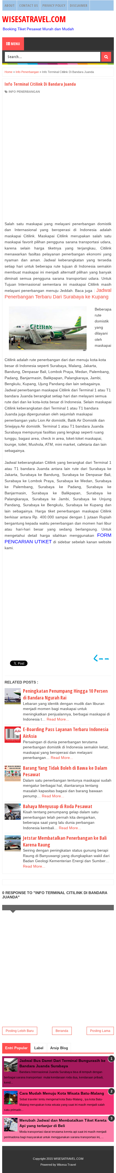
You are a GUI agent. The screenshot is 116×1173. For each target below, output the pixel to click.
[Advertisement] (58, 157)
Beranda (62, 1031)
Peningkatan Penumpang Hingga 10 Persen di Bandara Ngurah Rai (65, 694)
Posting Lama (100, 1031)
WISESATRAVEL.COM (34, 19)
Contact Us (28, 5)
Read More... (58, 719)
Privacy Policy (53, 5)
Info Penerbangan (24, 91)
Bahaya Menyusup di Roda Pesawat (57, 806)
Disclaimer (78, 5)
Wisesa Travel (66, 1164)
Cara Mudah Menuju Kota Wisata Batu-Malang (61, 1093)
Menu (15, 43)
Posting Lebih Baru (20, 1031)
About (10, 5)
